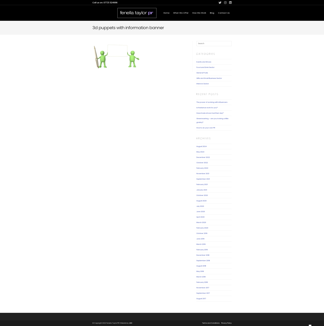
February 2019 (202, 249)
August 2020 (201, 201)
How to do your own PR (205, 128)
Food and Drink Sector (205, 67)
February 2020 (202, 228)
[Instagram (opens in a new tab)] (225, 2)
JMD (130, 323)
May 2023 (200, 152)
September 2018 (203, 260)
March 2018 (201, 277)
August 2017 (201, 298)
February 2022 (202, 168)
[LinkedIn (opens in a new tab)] (230, 2)
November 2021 (202, 173)
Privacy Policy (226, 323)
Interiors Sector (202, 83)
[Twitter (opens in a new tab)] (220, 2)
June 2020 (200, 211)
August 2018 (201, 266)
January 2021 (201, 190)
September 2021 (203, 179)
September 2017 (203, 293)
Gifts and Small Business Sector (209, 78)
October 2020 (202, 195)
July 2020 (200, 206)
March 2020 (201, 222)
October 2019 (201, 233)
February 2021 (202, 184)
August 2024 (201, 146)
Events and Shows (203, 62)
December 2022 (203, 157)
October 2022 (202, 162)
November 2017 (202, 287)
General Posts (202, 73)
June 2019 (200, 239)
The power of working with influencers (211, 102)
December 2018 (202, 255)
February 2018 (202, 282)
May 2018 (200, 271)
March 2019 (201, 244)
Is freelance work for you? (207, 107)
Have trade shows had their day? (210, 113)
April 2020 (200, 217)
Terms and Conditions (211, 323)
